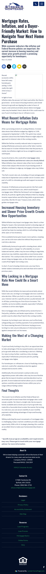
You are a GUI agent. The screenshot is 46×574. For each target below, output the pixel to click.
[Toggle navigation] (41, 4)
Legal (23, 500)
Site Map (23, 514)
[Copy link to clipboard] (24, 66)
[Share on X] (9, 66)
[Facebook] (43, 567)
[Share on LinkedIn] (14, 66)
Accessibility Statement (23, 509)
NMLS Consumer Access (23, 467)
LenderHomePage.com (35, 571)
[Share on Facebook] (4, 66)
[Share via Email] (19, 66)
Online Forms (23, 540)
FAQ (23, 545)
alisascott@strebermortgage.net (23, 488)
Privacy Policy (23, 505)
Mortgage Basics (23, 536)
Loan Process (23, 531)
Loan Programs (23, 526)
